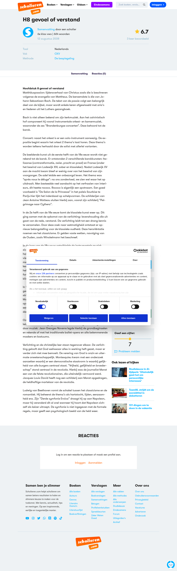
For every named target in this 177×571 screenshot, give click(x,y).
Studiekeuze (119, 506)
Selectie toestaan (88, 318)
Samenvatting (46, 29)
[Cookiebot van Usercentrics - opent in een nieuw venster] (135, 251)
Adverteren (140, 511)
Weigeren (48, 318)
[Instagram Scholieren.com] (34, 519)
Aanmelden (95, 462)
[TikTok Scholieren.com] (60, 519)
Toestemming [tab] (41, 260)
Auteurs (73, 495)
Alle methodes (120, 495)
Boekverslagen (98, 495)
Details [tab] (73, 260)
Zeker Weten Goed (97, 516)
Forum (116, 514)
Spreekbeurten (98, 511)
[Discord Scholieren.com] (50, 519)
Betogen (95, 503)
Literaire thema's (73, 504)
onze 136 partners (45, 273)
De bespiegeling (64, 58)
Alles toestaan (128, 318)
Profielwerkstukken (100, 507)
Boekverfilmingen (77, 514)
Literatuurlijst (76, 510)
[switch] (73, 307)
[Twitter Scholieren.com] (39, 519)
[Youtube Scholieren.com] (28, 519)
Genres (72, 499)
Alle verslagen (98, 491)
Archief (116, 522)
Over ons (139, 491)
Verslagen (66, 4)
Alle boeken (74, 491)
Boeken (51, 4)
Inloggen (157, 4)
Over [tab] (135, 260)
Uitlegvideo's (119, 518)
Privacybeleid (141, 499)
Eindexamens (102, 4)
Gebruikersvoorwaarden (147, 495)
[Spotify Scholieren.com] (56, 519)
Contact (139, 503)
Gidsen (81, 4)
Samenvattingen (99, 499)
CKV (57, 53)
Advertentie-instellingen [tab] (104, 260)
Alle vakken (118, 491)
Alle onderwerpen (119, 500)
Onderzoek (140, 515)
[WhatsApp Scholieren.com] (45, 519)
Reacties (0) (99, 73)
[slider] (130, 339)
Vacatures (140, 507)
